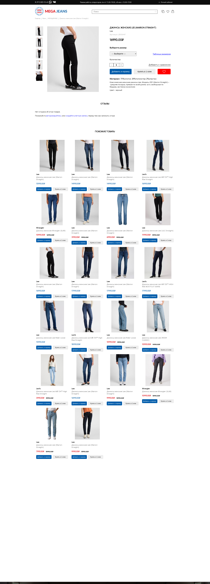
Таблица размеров (162, 54)
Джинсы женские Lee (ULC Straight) (157, 231)
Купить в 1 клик (145, 71)
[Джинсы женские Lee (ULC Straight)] (158, 209)
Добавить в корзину (121, 71)
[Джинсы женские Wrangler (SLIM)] (52, 209)
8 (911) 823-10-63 (41, 2)
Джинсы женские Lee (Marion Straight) (49, 178)
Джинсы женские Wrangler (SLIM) (50, 231)
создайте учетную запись (77, 116)
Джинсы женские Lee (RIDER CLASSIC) (154, 339)
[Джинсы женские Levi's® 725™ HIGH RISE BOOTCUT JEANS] (158, 263)
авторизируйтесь (53, 116)
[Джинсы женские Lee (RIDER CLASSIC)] (158, 316)
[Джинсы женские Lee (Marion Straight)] (52, 156)
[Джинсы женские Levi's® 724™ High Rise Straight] (158, 156)
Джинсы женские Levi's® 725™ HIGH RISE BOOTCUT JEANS (157, 286)
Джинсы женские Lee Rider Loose (50, 338)
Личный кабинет (167, 2)
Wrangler (40, 228)
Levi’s (144, 174)
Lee (111, 31)
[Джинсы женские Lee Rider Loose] (52, 316)
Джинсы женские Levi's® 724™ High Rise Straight (157, 178)
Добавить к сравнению (160, 65)
